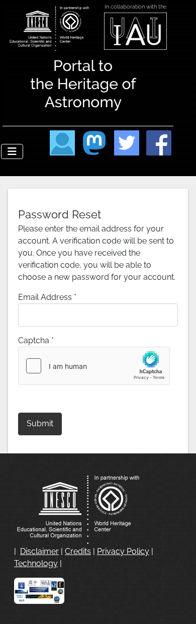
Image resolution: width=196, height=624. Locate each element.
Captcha (36, 340)
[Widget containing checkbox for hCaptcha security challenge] (94, 366)
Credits (78, 551)
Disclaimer (39, 551)
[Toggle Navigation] (12, 151)
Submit (40, 423)
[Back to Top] (178, 605)
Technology (36, 563)
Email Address (47, 297)
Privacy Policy (123, 551)
